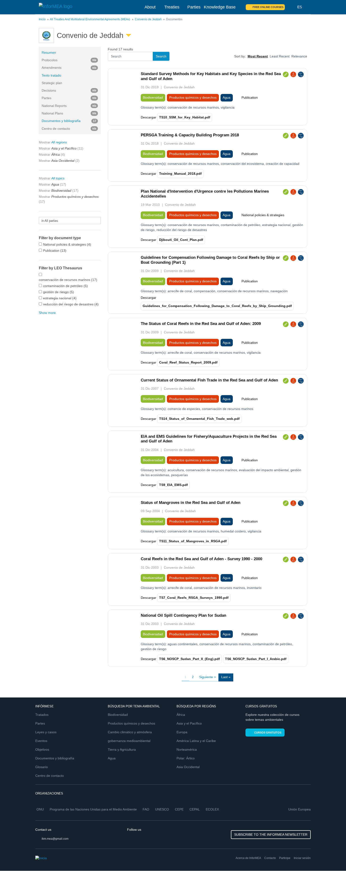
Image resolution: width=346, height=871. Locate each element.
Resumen (49, 52)
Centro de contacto (49, 776)
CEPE (179, 809)
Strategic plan (52, 83)
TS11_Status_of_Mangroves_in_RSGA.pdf (193, 541)
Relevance (299, 56)
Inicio (42, 19)
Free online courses (268, 7)
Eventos (41, 741)
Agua (112, 758)
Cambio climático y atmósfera (130, 732)
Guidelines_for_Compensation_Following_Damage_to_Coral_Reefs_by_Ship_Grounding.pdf (217, 306)
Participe (284, 858)
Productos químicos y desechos (131, 723)
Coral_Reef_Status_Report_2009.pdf (188, 362)
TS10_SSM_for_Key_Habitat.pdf (184, 117)
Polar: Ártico (186, 758)
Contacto (270, 858)
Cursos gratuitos (267, 732)
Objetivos (42, 749)
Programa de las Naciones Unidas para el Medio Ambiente (93, 809)
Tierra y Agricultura (122, 749)
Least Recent (280, 56)
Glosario (41, 767)
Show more (47, 313)
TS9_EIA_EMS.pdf (173, 485)
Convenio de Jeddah (148, 19)
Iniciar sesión (302, 858)
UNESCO (162, 809)
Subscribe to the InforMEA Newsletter (270, 834)
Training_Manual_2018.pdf (180, 173)
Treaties (171, 7)
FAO (146, 809)
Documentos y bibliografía (69, 121)
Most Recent (258, 56)
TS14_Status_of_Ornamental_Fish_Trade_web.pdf (199, 419)
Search (291, 7)
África (181, 715)
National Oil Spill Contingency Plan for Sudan (183, 615)
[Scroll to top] (332, 857)
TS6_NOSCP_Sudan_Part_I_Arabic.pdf (255, 659)
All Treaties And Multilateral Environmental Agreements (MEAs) (90, 19)
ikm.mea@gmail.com (55, 838)
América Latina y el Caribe (196, 741)
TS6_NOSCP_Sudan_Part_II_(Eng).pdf (189, 659)
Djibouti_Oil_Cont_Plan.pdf (181, 240)
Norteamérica (187, 749)
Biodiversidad (118, 715)
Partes (40, 723)
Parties (194, 7)
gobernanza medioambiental (129, 741)
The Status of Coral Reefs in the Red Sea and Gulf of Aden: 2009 (201, 323)
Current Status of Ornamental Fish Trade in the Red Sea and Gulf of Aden (209, 380)
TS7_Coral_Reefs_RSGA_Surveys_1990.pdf (194, 598)
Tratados (41, 715)
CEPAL (194, 809)
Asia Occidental (188, 767)
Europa (182, 732)
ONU (40, 809)
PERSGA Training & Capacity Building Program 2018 (190, 135)
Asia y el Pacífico (189, 723)
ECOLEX (212, 809)
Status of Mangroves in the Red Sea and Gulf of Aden (190, 502)
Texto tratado (51, 75)
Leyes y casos (45, 732)
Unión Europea (299, 809)
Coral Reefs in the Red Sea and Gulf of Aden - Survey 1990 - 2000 (201, 559)
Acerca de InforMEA (248, 858)
